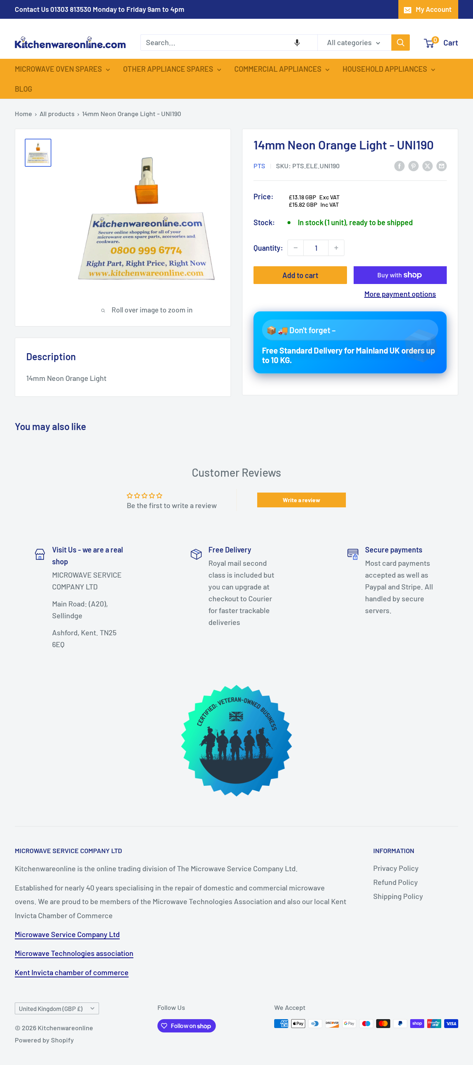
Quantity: (268, 247)
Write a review (301, 499)
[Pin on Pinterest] (413, 165)
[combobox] (228, 42)
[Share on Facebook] (399, 165)
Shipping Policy (398, 896)
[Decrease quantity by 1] (295, 248)
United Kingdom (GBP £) (50, 1008)
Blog (23, 88)
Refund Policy (395, 882)
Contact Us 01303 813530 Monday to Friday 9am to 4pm (99, 9)
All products (57, 113)
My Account (434, 9)
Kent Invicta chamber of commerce (72, 972)
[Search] (400, 42)
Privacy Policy (396, 867)
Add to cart (300, 275)
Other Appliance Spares (168, 68)
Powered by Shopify (44, 1040)
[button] (297, 42)
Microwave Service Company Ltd (67, 934)
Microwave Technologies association (74, 953)
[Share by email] (441, 165)
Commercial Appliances (277, 68)
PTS (259, 166)
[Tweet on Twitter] (427, 165)
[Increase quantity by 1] (336, 248)
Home (23, 113)
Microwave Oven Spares (58, 68)
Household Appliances (385, 68)
